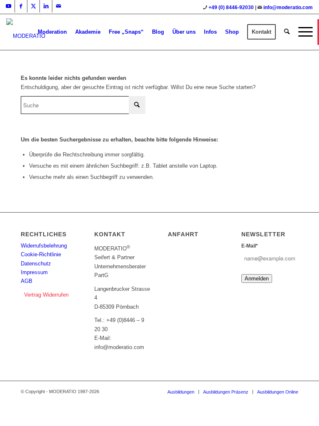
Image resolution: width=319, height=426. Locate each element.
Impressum (34, 272)
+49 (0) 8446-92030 (231, 7)
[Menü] (303, 32)
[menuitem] (52, 32)
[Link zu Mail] (58, 6)
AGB (26, 281)
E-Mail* (249, 246)
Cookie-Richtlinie (41, 254)
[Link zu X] (33, 6)
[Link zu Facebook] (21, 6)
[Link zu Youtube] (8, 6)
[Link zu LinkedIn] (46, 6)
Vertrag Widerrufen (46, 295)
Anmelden (257, 278)
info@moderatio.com (288, 7)
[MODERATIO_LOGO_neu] (25, 36)
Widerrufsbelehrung (44, 246)
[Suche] (287, 32)
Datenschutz (36, 263)
